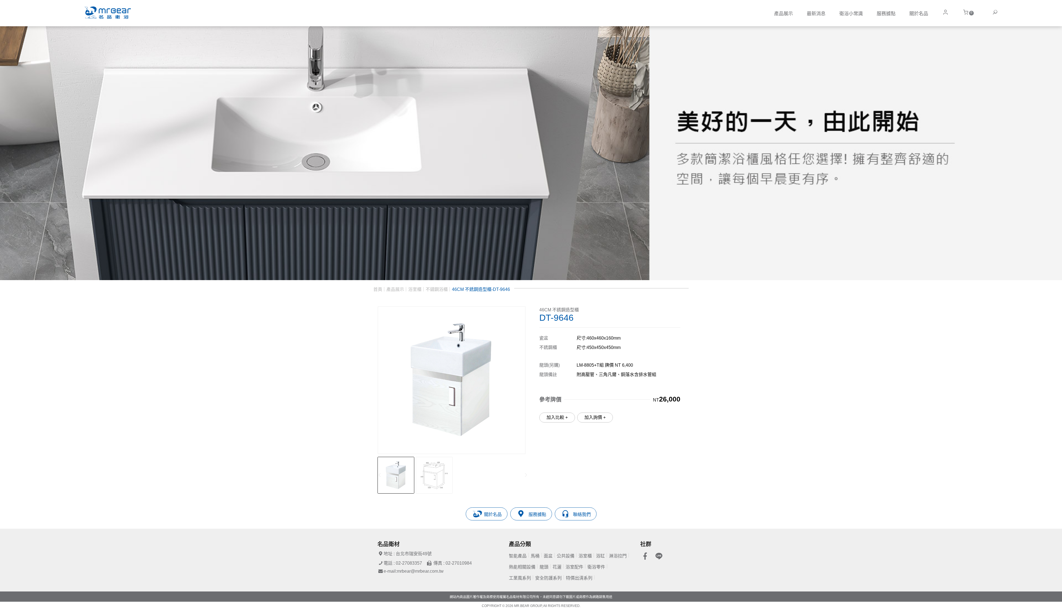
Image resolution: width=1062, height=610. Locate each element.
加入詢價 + (595, 417)
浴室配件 (574, 567)
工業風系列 (520, 578)
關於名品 (918, 13)
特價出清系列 (579, 578)
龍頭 (544, 567)
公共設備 (565, 556)
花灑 (557, 567)
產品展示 (783, 13)
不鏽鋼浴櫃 (437, 289)
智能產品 (518, 556)
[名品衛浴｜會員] (945, 12)
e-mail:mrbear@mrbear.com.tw (414, 571)
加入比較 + (557, 417)
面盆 (548, 556)
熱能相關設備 (522, 567)
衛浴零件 (596, 567)
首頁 (377, 289)
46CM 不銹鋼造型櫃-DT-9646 (481, 289)
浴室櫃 (414, 289)
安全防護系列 (548, 578)
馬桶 (535, 556)
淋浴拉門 (618, 556)
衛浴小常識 (851, 13)
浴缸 (600, 556)
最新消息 (816, 13)
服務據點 (886, 13)
